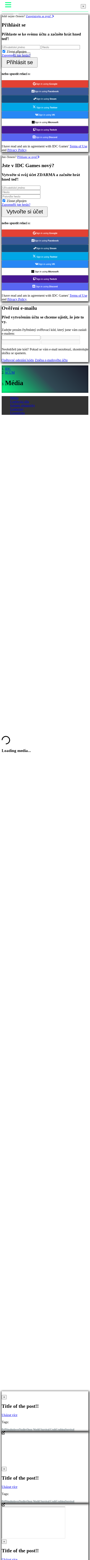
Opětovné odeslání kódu (18, 360)
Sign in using (46, 84)
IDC (8, 369)
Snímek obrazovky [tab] (22, 405)
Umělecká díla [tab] (19, 401)
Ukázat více (9, 1415)
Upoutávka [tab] (17, 413)
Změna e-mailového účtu (51, 360)
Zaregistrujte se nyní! (39, 16)
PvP (4, 1429)
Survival (69, 1429)
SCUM (10, 372)
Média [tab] (14, 398)
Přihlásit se (19, 62)
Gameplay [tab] (17, 409)
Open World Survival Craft (41, 1429)
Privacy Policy (16, 150)
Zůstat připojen (17, 51)
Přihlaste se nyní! (27, 157)
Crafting (60, 1429)
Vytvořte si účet (24, 211)
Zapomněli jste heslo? (16, 55)
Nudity (23, 1429)
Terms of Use (78, 146)
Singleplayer (12, 1429)
